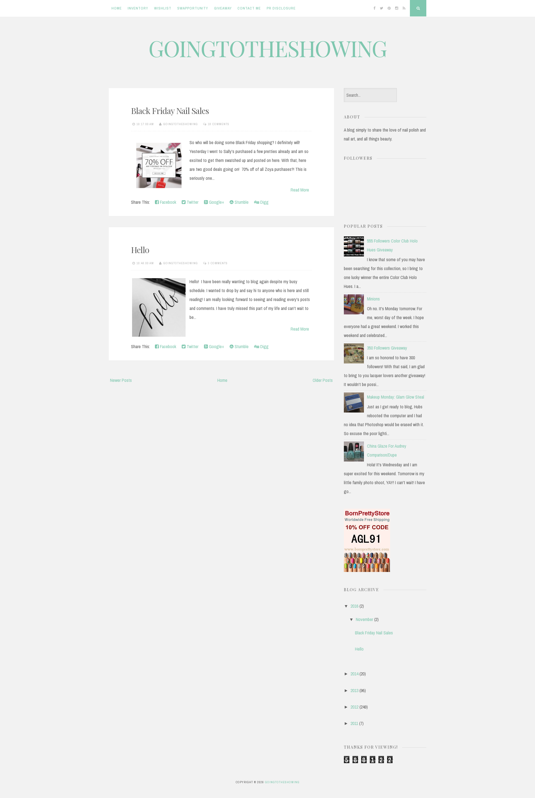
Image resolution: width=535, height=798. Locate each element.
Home (116, 8)
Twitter (192, 202)
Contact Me (249, 8)
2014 (354, 674)
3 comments (218, 263)
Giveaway (223, 8)
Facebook (167, 202)
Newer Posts (121, 380)
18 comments (218, 124)
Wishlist (162, 8)
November (364, 619)
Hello (140, 249)
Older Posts (323, 380)
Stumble (241, 202)
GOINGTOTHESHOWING (268, 48)
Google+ (216, 202)
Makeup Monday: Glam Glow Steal (395, 397)
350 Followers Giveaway (387, 348)
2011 (354, 723)
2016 (354, 606)
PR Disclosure (281, 8)
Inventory (138, 8)
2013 (354, 690)
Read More (300, 190)
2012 (354, 707)
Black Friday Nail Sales (170, 110)
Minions (373, 299)
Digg (264, 202)
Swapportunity (192, 8)
